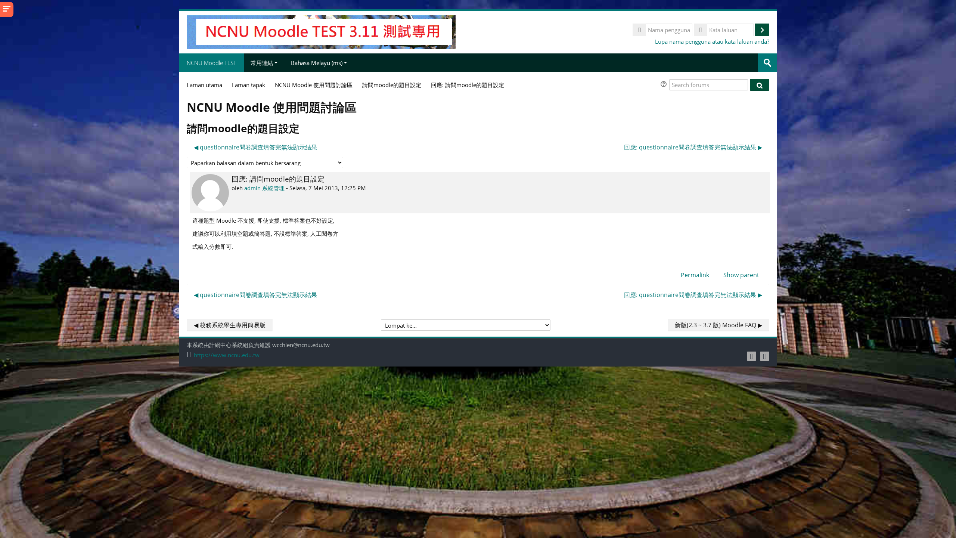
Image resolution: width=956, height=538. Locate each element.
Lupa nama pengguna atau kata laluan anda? (712, 41)
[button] (664, 85)
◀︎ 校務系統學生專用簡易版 (230, 325)
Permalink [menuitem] (695, 275)
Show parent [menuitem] (741, 275)
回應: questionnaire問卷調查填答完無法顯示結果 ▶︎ (693, 147)
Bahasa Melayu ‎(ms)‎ (316, 63)
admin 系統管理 (264, 188)
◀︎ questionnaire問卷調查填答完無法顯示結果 (255, 147)
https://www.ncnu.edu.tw (227, 355)
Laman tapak (248, 85)
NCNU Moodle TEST (211, 63)
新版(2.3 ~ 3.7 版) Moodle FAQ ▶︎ (718, 325)
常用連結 (262, 63)
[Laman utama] (321, 31)
